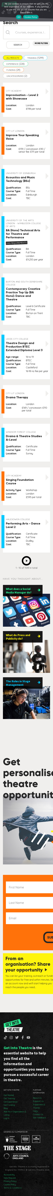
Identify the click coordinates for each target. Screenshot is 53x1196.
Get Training (9, 1098)
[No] (49, 10)
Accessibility (9, 1174)
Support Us (38, 1101)
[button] (13, 57)
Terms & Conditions (12, 1187)
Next (27, 559)
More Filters (41, 43)
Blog (6, 1108)
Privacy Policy (10, 1181)
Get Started (9, 1095)
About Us (37, 1098)
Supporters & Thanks (39, 1106)
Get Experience (10, 1101)
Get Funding (9, 1105)
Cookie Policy (10, 1184)
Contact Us (38, 1114)
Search (18, 45)
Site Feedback (39, 1117)
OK (18, 17)
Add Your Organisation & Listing (15, 1113)
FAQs (35, 1111)
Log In (6, 1118)
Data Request (10, 1178)
